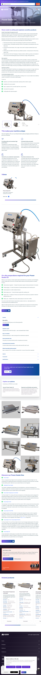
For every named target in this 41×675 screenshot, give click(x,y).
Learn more (8, 664)
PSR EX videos (4, 310)
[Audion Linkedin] (3, 665)
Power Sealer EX (6, 190)
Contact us (24, 672)
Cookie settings (26, 666)
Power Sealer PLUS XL (16, 519)
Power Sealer (6, 477)
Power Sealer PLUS (7, 501)
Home (3, 641)
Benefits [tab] (4, 317)
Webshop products (17, 558)
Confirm (38, 4)
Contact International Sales (8, 558)
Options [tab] (4, 354)
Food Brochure (5, 324)
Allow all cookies (11, 666)
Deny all (18, 666)
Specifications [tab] (5, 359)
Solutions (4, 648)
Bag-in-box (23, 517)
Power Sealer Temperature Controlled (11, 492)
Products (3, 644)
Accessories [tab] (5, 356)
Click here (6, 371)
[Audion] (4, 9)
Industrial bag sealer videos (6, 541)
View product (9, 621)
